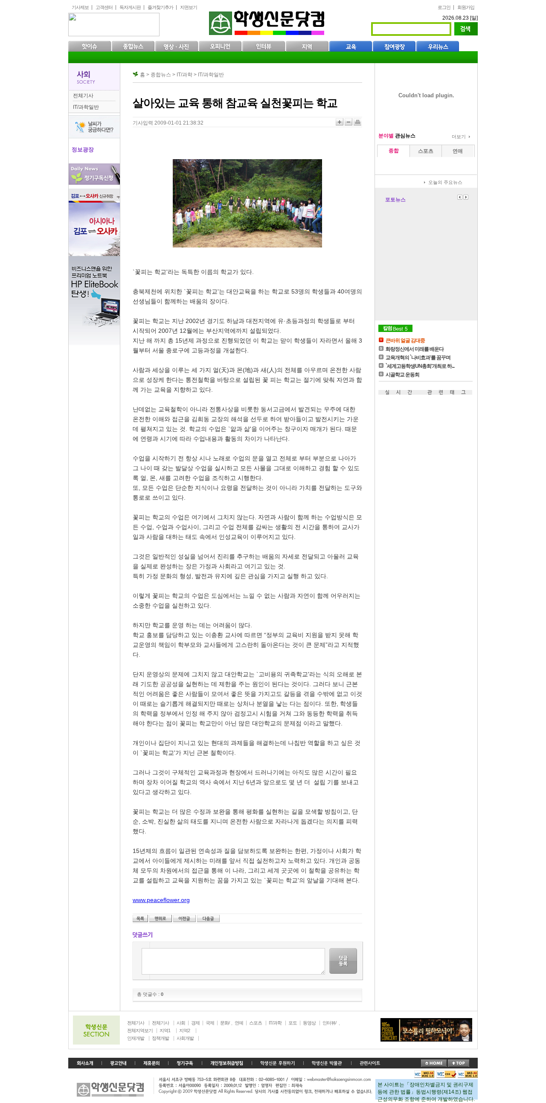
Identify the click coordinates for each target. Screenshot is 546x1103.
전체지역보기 (140, 1030)
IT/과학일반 (86, 107)
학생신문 (267, 21)
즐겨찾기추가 (160, 7)
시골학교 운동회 (402, 375)
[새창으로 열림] (185, 1063)
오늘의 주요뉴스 (445, 182)
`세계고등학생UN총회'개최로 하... (420, 366)
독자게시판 (130, 7)
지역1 (165, 1030)
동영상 (309, 1022)
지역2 (184, 1030)
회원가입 (465, 7)
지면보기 (188, 7)
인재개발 (135, 1038)
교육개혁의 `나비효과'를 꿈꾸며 (418, 358)
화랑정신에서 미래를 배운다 (415, 349)
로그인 (444, 7)
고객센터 (104, 7)
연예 (239, 1022)
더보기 (459, 136)
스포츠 (255, 1022)
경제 (195, 1022)
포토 (292, 1022)
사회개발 (185, 1038)
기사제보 (80, 7)
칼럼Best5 (395, 328)
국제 (210, 1022)
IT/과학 (275, 1022)
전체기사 (83, 96)
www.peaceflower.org (161, 899)
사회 (181, 1022)
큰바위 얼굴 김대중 (405, 340)
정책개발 (160, 1038)
